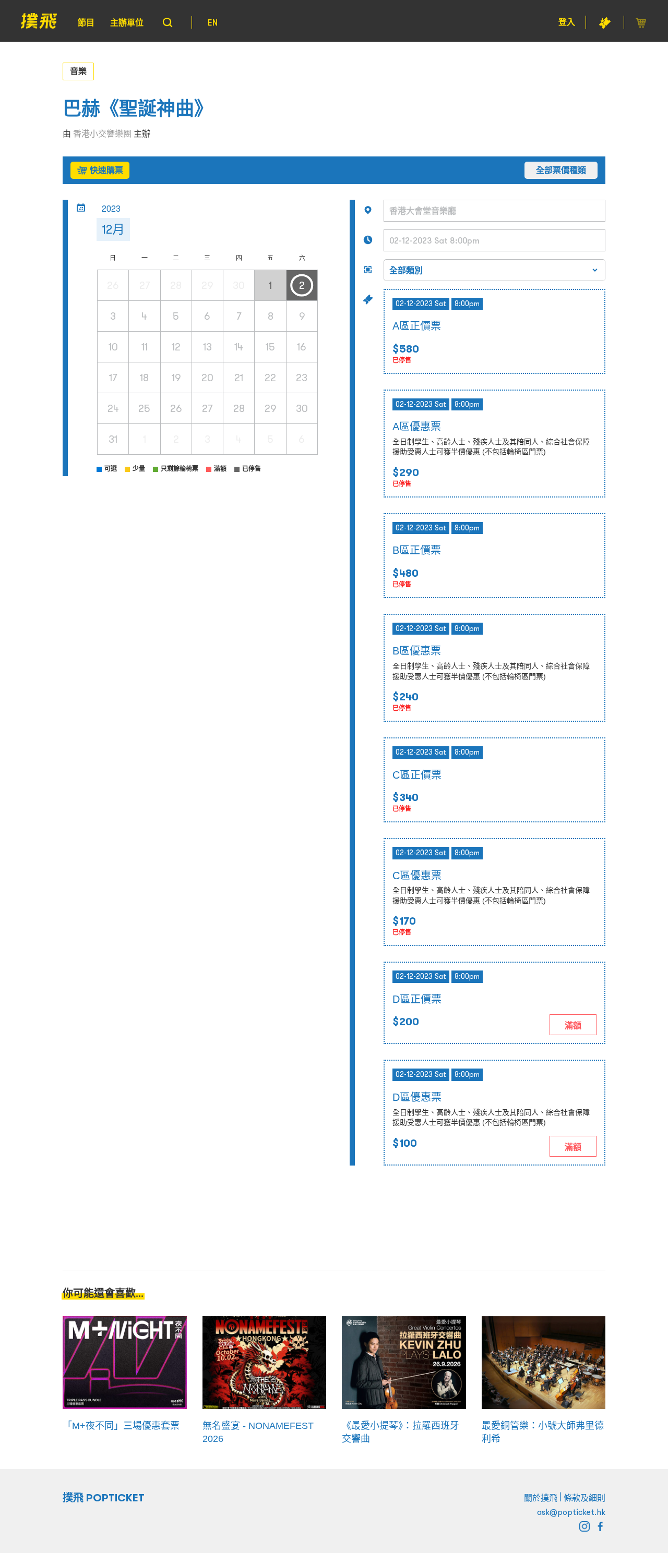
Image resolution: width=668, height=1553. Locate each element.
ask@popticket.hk (571, 1512)
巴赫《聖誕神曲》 (138, 108)
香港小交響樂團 (102, 133)
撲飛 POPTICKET (104, 1498)
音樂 (78, 71)
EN (213, 22)
